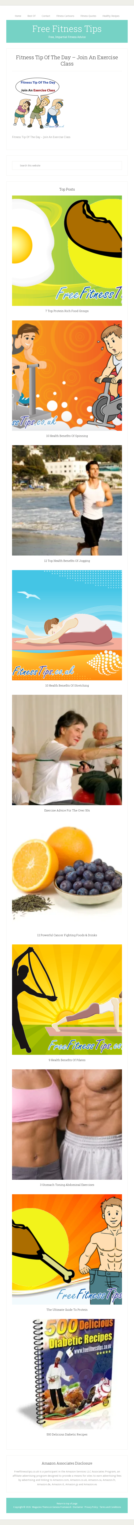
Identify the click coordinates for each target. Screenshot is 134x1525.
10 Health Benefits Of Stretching (67, 685)
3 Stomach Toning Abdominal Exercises (67, 1185)
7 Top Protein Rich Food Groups (67, 311)
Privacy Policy (91, 1507)
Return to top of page (67, 1503)
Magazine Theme (40, 1507)
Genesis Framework (61, 1507)
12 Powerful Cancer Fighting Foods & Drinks (67, 935)
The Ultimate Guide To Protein (67, 1309)
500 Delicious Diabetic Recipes (67, 1434)
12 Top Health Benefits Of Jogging (67, 561)
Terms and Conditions (110, 1507)
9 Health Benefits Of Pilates (67, 1060)
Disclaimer (78, 1507)
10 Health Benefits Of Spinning (67, 436)
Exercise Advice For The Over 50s (67, 810)
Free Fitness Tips (67, 28)
